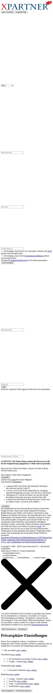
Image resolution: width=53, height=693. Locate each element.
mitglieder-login (21, 12)
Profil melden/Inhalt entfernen (32, 540)
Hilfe (18, 540)
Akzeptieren (22, 629)
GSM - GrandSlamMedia (24, 684)
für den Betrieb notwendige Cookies (28, 659)
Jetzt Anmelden (7, 263)
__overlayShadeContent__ (11, 553)
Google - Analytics (21, 679)
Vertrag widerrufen (8, 540)
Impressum (5, 537)
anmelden (5, 506)
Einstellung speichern (23, 691)
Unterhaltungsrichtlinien (33, 256)
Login (4, 387)
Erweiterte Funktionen (23, 670)
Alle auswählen (10, 650)
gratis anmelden (7, 12)
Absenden (5, 477)
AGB (49, 251)
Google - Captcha (21, 661)
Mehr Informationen (9, 629)
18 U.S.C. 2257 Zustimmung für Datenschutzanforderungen (23, 541)
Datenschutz (47, 537)
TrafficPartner (19, 686)
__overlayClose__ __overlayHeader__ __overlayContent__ (24, 558)
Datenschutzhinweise (19, 260)
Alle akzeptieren (7, 691)
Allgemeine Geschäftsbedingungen (23, 537)
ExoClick (18, 681)
